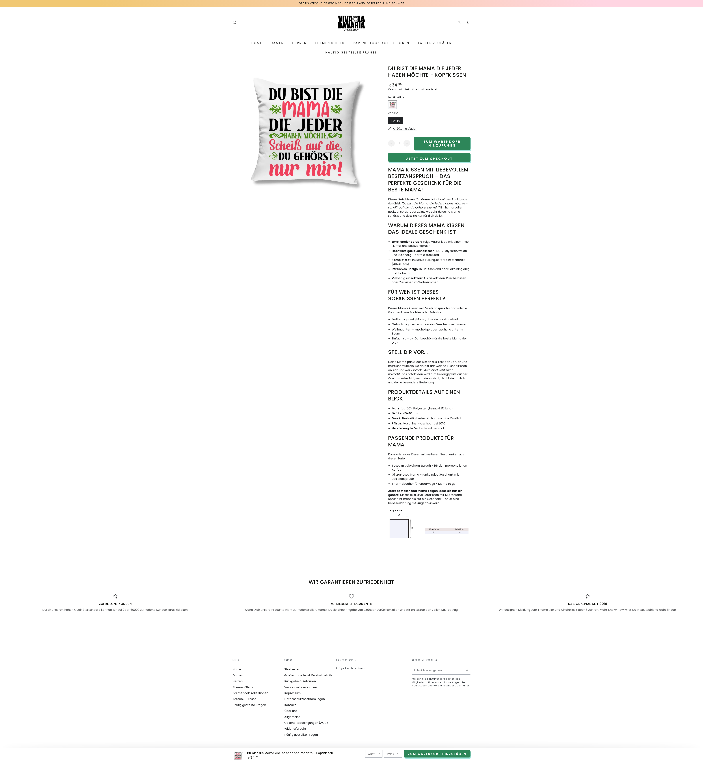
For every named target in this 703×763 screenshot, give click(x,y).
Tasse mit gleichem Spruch (411, 465)
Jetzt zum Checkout (429, 158)
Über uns (290, 711)
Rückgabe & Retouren (300, 681)
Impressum (292, 693)
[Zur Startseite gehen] (351, 22)
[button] (234, 23)
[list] (351, 603)
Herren (238, 681)
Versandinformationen (300, 687)
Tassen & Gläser (244, 699)
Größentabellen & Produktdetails (308, 675)
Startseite (291, 669)
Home (237, 669)
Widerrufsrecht (295, 729)
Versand (393, 89)
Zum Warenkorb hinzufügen (437, 754)
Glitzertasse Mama (405, 474)
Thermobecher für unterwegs (413, 484)
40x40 (397, 121)
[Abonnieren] (468, 670)
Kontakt (290, 705)
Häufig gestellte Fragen (249, 705)
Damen (238, 675)
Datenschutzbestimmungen (304, 699)
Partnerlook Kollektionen (250, 693)
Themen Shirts (243, 687)
